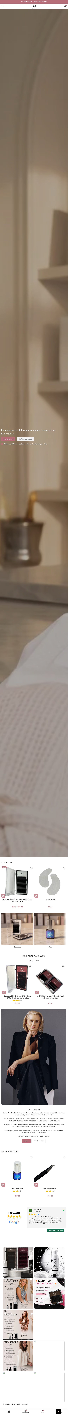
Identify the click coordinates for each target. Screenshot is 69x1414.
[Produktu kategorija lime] (50, 931)
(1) (54, 1191)
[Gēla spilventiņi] (50, 882)
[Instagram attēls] (18, 1262)
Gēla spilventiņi (50, 899)
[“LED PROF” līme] (17, 1171)
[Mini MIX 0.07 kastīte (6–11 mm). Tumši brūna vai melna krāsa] (50, 979)
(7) (21, 1191)
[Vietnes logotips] (34, 6)
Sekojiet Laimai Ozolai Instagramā (16, 1404)
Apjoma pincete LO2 (50, 1188)
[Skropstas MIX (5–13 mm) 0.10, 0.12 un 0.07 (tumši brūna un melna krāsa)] (17, 979)
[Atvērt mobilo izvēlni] (2, 6)
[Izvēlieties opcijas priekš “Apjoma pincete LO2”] (36, 1185)
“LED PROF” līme (17, 1188)
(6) (21, 1000)
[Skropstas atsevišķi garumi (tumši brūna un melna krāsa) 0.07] (17, 882)
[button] (36, 896)
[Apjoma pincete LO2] (50, 1171)
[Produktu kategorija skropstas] (17, 931)
